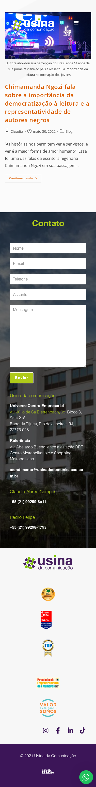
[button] (76, 22)
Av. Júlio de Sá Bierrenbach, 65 (37, 412)
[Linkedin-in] (70, 730)
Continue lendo (25, 177)
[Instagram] (45, 730)
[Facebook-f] (58, 730)
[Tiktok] (82, 730)
